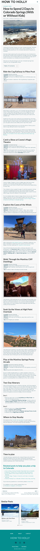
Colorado (5, 6)
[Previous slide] (4, 96)
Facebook (7, 485)
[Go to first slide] (35, 96)
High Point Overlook (14, 315)
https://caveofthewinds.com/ (16, 208)
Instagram (12, 485)
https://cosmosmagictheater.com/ (17, 146)
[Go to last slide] (4, 167)
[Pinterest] (24, 542)
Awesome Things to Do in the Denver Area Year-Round (19, 472)
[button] (20, 96)
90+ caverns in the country (23, 245)
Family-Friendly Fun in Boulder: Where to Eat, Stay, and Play (20, 478)
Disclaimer (24, 546)
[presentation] (10, 510)
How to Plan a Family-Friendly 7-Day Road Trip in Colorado (19, 471)
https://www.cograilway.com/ (16, 75)
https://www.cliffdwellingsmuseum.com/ (19, 265)
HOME (11, 533)
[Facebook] (16, 542)
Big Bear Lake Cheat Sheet (8, 518)
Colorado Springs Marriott (18, 419)
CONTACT (28, 533)
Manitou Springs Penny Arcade (16, 366)
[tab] (18, 525)
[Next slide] (35, 167)
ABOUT (20, 533)
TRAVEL (10, 6)
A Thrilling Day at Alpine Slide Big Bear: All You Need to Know (10, 493)
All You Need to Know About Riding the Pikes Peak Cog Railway (29, 493)
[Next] (37, 514)
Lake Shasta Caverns (17, 242)
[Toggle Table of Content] (16, 66)
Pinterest (19, 485)
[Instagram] (20, 542)
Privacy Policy (15, 546)
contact (29, 481)
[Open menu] (37, 2)
